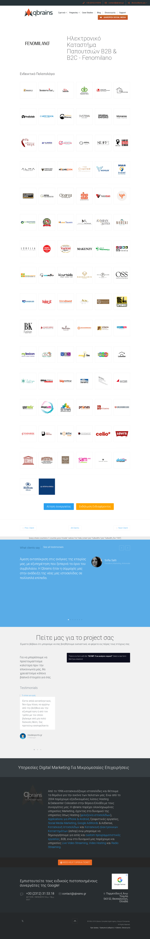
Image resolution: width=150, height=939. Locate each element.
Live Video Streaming (75, 843)
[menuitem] (92, 3)
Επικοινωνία (126, 928)
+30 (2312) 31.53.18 (40, 893)
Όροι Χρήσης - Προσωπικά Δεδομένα (102, 928)
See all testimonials (53, 547)
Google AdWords (87, 823)
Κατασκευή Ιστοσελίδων (63, 827)
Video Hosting (97, 843)
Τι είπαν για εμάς (29, 695)
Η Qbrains (118, 928)
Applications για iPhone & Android (68, 819)
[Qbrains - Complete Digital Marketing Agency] (39, 13)
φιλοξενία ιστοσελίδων (95, 815)
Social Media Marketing (62, 823)
